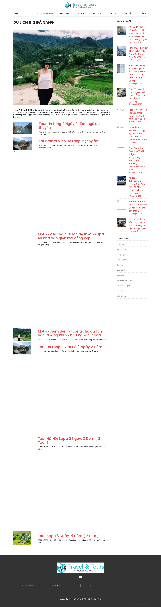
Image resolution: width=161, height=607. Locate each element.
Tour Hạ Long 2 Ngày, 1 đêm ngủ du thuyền (69, 125)
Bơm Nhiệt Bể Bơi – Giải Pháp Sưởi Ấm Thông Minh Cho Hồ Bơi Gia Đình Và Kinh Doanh (137, 73)
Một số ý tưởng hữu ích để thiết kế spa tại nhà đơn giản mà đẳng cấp (71, 236)
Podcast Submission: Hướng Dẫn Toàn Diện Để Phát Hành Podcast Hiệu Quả (137, 185)
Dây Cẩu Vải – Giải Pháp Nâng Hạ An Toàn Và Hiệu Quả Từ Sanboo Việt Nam (138, 133)
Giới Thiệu (65, 13)
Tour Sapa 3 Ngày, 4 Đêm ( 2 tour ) (68, 535)
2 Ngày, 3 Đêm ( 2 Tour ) (69, 440)
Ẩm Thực (120, 244)
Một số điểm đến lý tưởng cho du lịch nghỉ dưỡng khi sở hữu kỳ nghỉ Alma (70, 333)
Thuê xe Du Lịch (123, 286)
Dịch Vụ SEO (122, 260)
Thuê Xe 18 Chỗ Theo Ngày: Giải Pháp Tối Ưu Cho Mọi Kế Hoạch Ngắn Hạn (137, 95)
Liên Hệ (128, 13)
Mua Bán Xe (121, 270)
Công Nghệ (121, 254)
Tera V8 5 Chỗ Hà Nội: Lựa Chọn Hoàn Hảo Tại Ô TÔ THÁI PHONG (138, 114)
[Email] (80, 577)
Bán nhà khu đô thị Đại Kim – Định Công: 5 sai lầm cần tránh (138, 206)
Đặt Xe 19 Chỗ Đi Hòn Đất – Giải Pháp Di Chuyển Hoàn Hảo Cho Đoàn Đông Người (138, 33)
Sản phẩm (121, 275)
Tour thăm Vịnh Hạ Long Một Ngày (68, 140)
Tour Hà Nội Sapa (53, 438)
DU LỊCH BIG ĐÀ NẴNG (43, 13)
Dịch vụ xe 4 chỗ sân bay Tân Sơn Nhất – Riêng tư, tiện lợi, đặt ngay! (138, 224)
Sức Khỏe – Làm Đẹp (125, 280)
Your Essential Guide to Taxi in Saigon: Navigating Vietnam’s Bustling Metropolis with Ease (137, 159)
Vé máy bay (97, 13)
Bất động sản (122, 249)
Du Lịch (80, 13)
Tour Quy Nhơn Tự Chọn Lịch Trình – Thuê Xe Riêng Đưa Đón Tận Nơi (138, 52)
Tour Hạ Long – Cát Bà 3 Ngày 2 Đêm (70, 346)
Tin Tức (113, 13)
